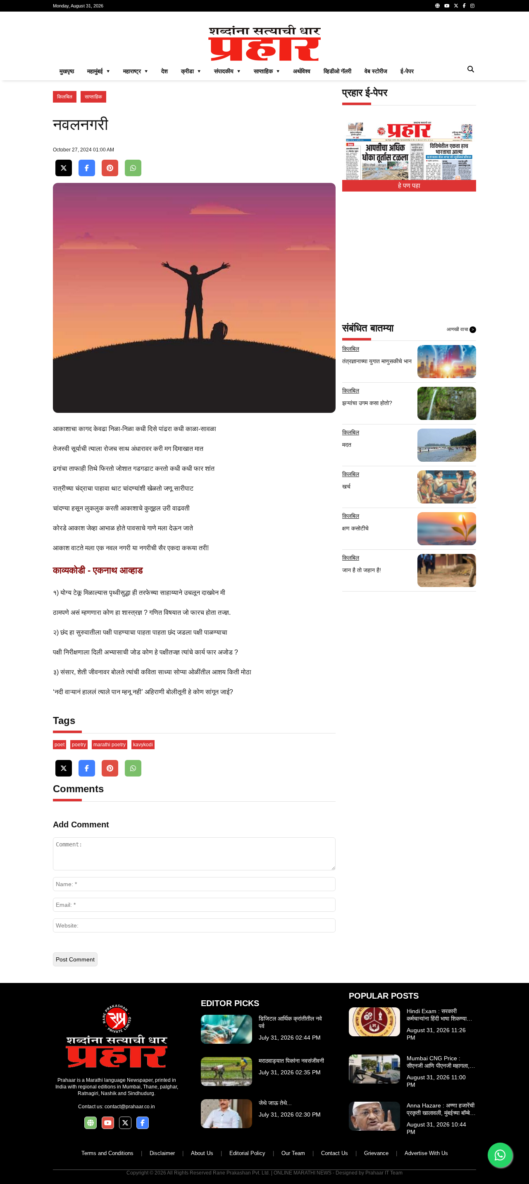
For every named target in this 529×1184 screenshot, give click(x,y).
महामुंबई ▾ (98, 71)
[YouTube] (446, 5)
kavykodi (143, 745)
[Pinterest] (110, 168)
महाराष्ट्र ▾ (135, 71)
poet (59, 745)
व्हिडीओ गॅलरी (337, 71)
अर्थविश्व (301, 71)
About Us (202, 1153)
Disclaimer (162, 1153)
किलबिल (64, 97)
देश (164, 71)
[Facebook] (464, 5)
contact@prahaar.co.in (130, 1107)
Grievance (376, 1153)
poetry (79, 745)
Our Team (293, 1153)
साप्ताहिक (93, 97)
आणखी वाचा (460, 329)
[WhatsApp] (133, 168)
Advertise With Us (426, 1153)
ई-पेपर (407, 71)
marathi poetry (109, 745)
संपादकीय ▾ (227, 71)
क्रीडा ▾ (191, 71)
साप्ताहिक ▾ (267, 71)
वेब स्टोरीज (376, 71)
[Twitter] (456, 5)
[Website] (437, 5)
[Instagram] (472, 5)
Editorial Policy (247, 1153)
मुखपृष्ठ (67, 71)
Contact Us (334, 1153)
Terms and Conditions (107, 1153)
